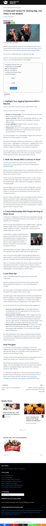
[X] (9, 23)
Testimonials (8, 510)
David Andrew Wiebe (9, 16)
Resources (15, 512)
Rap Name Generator (32, 510)
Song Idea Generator (19, 510)
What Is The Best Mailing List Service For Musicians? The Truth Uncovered (35, 388)
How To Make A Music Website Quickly (12, 485)
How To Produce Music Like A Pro (10, 479)
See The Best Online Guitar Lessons (11, 487)
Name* (13, 78)
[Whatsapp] (11, 23)
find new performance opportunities (29, 50)
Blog (2, 510)
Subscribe (13, 88)
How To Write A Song (7, 475)
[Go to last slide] (3, 416)
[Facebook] (4, 23)
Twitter (16, 469)
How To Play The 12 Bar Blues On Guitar (10, 387)
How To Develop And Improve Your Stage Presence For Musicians (33, 418)
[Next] (43, 416)
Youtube (3, 469)
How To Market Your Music (9, 483)
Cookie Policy (7, 514)
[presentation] (11, 407)
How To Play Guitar (6, 477)
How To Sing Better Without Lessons (11, 481)
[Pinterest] (7, 23)
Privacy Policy (16, 514)
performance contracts (9, 164)
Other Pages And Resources (27, 512)
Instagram (22, 469)
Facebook (10, 469)
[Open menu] (43, 2)
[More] (14, 23)
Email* (13, 83)
